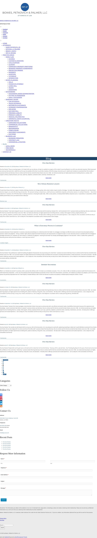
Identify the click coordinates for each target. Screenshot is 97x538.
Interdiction (13, 78)
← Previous (5, 360)
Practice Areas (8, 55)
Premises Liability (15, 113)
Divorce (12, 59)
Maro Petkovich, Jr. (13, 47)
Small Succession (15, 97)
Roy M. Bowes (11, 53)
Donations (13, 89)
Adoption (12, 74)
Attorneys (7, 45)
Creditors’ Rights (12, 120)
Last (51, 463)
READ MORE (48, 178)
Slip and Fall (13, 111)
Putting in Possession (17, 95)
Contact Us (7, 152)
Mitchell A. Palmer (13, 49)
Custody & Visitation (16, 61)
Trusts (11, 88)
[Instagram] (48, 397)
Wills (11, 82)
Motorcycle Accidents (17, 105)
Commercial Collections (18, 124)
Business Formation (16, 138)
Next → (4, 374)
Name (2, 458)
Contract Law (14, 140)
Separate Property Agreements (20, 68)
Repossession (14, 128)
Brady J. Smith (11, 51)
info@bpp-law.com (4, 432)
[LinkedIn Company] (48, 401)
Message (3, 488)
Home (5, 43)
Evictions (12, 134)
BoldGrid (7, 537)
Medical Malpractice (17, 117)
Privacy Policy (3, 518)
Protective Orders (16, 70)
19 (3, 372)
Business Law (11, 136)
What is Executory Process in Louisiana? (48, 226)
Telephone (4, 467)
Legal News (10, 146)
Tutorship (12, 76)
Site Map (2, 520)
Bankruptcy (13, 126)
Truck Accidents (15, 103)
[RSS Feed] (48, 406)
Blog (5, 144)
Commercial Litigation (17, 142)
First (1, 463)
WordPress (17, 537)
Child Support (14, 63)
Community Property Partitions (20, 66)
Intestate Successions (48, 264)
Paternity (12, 72)
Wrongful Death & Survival (19, 119)
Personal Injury (12, 99)
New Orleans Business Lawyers (48, 184)
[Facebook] (48, 395)
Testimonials (10, 150)
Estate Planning (12, 80)
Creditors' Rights (4, 243)
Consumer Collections (17, 122)
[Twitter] (48, 404)
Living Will (13, 86)
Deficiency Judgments (17, 132)
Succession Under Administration (21, 93)
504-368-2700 (3, 425)
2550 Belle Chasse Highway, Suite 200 (9, 418)
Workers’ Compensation (18, 107)
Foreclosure (14, 130)
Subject (2, 481)
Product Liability (15, 115)
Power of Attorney (16, 84)
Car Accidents (14, 101)
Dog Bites (12, 109)
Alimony (12, 64)
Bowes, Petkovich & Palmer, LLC (9, 20)
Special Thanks (23, 537)
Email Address (4, 474)
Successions (10, 91)
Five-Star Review (48, 163)
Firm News (9, 148)
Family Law (10, 57)
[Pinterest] (48, 399)
